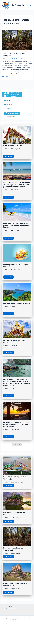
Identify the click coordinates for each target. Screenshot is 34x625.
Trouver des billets (13, 113)
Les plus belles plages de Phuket (16, 303)
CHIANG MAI (15, 58)
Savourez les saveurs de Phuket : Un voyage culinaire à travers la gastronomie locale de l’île (17, 185)
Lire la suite (8, 156)
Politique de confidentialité (10, 608)
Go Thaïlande (18, 5)
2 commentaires (6, 58)
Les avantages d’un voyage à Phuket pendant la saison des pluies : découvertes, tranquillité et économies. (16, 382)
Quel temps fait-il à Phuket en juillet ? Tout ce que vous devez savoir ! (16, 225)
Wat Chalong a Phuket (12, 146)
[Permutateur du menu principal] (30, 5)
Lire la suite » (5, 76)
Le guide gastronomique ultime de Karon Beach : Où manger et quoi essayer (16, 424)
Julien (6, 149)
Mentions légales (8, 606)
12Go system (13, 116)
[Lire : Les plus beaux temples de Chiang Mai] (17, 40)
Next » (19, 444)
